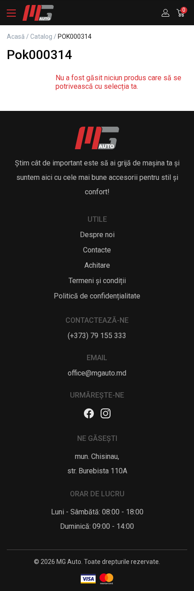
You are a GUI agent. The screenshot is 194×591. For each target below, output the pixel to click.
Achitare (97, 265)
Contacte (97, 250)
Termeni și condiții (97, 280)
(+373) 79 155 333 (97, 335)
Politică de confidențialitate (97, 296)
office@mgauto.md (97, 373)
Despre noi (97, 234)
